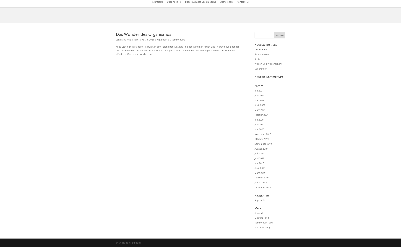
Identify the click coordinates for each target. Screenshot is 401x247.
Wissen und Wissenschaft (268, 63)
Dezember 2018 (263, 187)
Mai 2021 (259, 100)
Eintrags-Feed (262, 217)
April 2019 (260, 167)
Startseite (157, 2)
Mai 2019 (259, 163)
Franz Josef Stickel (129, 39)
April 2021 (260, 105)
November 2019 (263, 134)
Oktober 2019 (262, 138)
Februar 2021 (261, 114)
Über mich (172, 2)
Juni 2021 (259, 95)
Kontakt (241, 2)
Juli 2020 (259, 119)
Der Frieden (261, 49)
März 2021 (260, 109)
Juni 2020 (259, 124)
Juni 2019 (259, 158)
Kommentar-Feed (264, 222)
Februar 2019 (261, 177)
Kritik (257, 59)
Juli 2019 (259, 153)
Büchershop (226, 2)
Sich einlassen (262, 54)
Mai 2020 (259, 129)
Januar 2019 (261, 182)
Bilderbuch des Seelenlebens (200, 2)
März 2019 (260, 172)
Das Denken (261, 68)
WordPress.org (262, 227)
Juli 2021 (259, 90)
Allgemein (162, 39)
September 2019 (263, 143)
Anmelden (260, 213)
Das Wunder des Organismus (143, 34)
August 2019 (261, 148)
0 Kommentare (177, 39)
